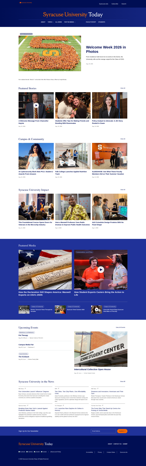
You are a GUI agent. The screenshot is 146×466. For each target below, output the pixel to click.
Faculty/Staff (91, 22)
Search (124, 4)
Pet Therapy (23, 335)
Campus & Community (26, 34)
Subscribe (115, 4)
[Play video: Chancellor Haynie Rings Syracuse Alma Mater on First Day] (96, 309)
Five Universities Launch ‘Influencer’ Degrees (34, 391)
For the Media (69, 22)
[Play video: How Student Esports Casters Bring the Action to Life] (100, 270)
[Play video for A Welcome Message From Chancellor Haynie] (36, 105)
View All (122, 88)
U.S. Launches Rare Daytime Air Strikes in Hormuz (69, 409)
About (43, 22)
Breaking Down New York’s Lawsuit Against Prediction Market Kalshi (33, 409)
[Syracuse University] (29, 4)
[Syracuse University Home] (73, 14)
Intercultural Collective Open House (92, 369)
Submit (121, 431)
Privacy (100, 452)
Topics (50, 22)
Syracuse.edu (103, 4)
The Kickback (24, 357)
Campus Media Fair (26, 345)
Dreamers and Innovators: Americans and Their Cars (107, 392)
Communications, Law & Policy (84, 252)
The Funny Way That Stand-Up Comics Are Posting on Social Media (105, 409)
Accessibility (89, 452)
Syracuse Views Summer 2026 (75, 309)
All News (58, 22)
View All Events (120, 327)
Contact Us (117, 444)
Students (101, 22)
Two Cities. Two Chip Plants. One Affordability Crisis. (70, 392)
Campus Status (111, 452)
